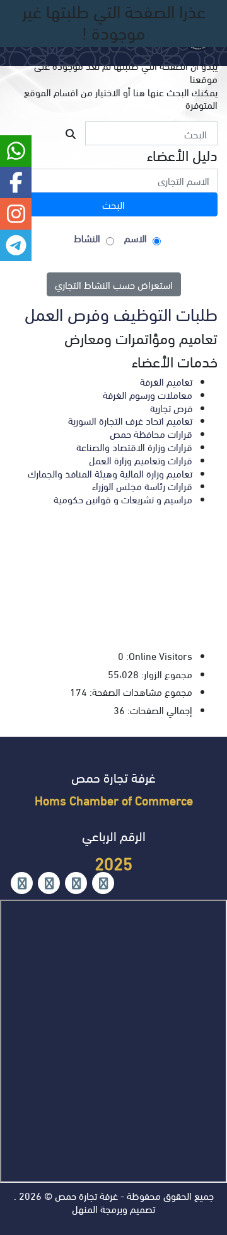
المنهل (85, 1208)
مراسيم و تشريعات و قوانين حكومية (123, 498)
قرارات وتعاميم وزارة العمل (140, 459)
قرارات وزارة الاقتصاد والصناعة (134, 446)
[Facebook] (103, 883)
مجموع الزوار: (165, 674)
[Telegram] (21, 883)
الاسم (135, 238)
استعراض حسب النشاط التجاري (114, 284)
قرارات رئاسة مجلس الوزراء (142, 485)
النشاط (87, 238)
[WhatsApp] (49, 883)
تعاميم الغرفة (166, 381)
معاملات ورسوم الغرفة (147, 394)
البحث (113, 204)
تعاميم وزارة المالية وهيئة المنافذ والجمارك (110, 473)
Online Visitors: (158, 655)
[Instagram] (76, 883)
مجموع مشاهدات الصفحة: (139, 691)
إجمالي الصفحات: (158, 710)
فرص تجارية (171, 407)
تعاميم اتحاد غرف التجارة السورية (130, 420)
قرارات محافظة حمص (151, 433)
